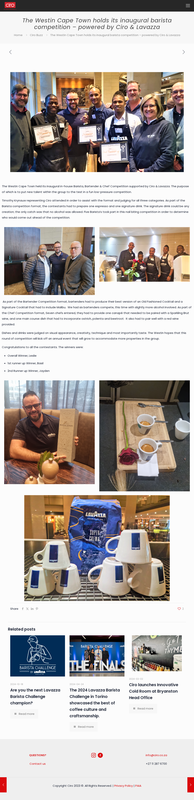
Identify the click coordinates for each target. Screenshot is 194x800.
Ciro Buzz (36, 35)
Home (18, 35)
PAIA (138, 786)
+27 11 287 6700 (156, 764)
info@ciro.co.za (156, 755)
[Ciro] (10, 5)
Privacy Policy (123, 786)
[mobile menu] (188, 5)
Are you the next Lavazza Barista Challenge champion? (35, 696)
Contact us (38, 764)
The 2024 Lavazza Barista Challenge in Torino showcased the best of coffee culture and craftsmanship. (95, 703)
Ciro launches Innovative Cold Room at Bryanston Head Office (153, 691)
